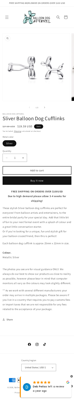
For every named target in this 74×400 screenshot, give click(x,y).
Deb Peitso (40, 386)
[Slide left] (29, 107)
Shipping (17, 131)
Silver (9, 143)
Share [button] (10, 319)
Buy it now (37, 180)
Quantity (7, 151)
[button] (7, 17)
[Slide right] (44, 107)
